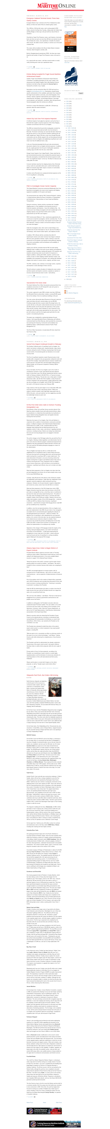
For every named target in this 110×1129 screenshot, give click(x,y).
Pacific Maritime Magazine (71, 293)
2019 (67, 106)
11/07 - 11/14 (71, 143)
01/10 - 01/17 (71, 274)
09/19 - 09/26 (71, 159)
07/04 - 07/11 (71, 184)
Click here (66, 62)
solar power (50, 335)
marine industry (35, 111)
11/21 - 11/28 (71, 139)
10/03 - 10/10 (71, 155)
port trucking (54, 542)
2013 (67, 119)
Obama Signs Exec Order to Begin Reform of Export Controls (42, 549)
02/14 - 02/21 (71, 263)
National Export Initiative (44, 668)
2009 (67, 279)
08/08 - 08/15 (71, 173)
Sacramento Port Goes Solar (36, 283)
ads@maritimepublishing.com (74, 302)
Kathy (66, 291)
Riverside (34, 180)
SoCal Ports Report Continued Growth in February (44, 344)
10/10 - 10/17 (71, 152)
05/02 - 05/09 (71, 204)
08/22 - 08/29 (71, 168)
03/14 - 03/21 (71, 220)
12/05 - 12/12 (71, 134)
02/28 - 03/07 (71, 258)
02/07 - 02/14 (71, 265)
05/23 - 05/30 (71, 197)
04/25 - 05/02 (71, 206)
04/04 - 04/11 (71, 213)
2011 (67, 123)
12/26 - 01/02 (71, 128)
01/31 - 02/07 (71, 267)
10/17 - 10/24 (71, 150)
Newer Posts (30, 1102)
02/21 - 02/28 (71, 260)
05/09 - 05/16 (71, 202)
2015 (67, 115)
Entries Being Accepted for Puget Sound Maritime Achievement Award (44, 75)
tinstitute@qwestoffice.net (38, 91)
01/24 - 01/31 (71, 269)
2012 (67, 121)
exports (33, 668)
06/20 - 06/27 (71, 188)
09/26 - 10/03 (71, 157)
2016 (67, 112)
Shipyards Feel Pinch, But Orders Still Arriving (42, 675)
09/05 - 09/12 (71, 164)
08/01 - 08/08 (71, 175)
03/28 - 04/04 (71, 215)
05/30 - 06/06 (71, 195)
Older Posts (59, 1102)
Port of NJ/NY (46, 542)
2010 (67, 126)
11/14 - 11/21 (71, 141)
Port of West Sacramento (38, 335)
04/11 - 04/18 (71, 211)
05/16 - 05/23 (71, 200)
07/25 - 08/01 (71, 177)
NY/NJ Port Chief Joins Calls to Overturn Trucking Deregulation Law (44, 406)
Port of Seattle (45, 111)
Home (44, 1102)
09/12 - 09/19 (71, 161)
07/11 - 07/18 (71, 182)
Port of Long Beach (37, 399)
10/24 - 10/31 (71, 148)
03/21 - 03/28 (71, 217)
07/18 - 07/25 (71, 179)
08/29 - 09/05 (71, 166)
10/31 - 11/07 (71, 146)
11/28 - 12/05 (71, 137)
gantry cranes (35, 68)
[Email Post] (33, 66)
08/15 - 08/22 (71, 170)
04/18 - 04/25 (71, 209)
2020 (67, 103)
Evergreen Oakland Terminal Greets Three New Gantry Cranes (43, 19)
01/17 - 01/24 (71, 272)
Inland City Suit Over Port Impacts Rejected (41, 118)
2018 (67, 108)
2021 (67, 101)
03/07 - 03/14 (71, 256)
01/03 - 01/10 (71, 276)
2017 (67, 110)
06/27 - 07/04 (71, 186)
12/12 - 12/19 (71, 132)
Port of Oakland (45, 68)
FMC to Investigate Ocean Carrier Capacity (41, 186)
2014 (67, 117)
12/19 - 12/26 (71, 130)
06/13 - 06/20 (71, 191)
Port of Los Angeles (49, 399)
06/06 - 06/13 (71, 193)
